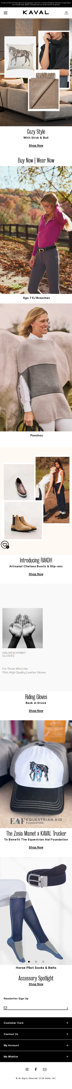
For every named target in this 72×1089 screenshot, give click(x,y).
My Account (11, 1045)
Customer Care (13, 1022)
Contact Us (11, 1034)
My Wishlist (11, 1056)
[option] (36, 83)
